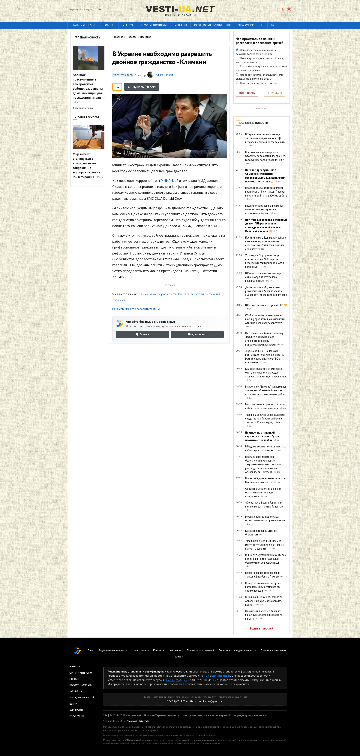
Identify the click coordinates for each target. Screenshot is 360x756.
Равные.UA (180, 25)
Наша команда (140, 650)
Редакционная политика (113, 650)
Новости (109, 25)
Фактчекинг (175, 650)
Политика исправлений (200, 650)
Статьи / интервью (83, 25)
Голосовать (247, 93)
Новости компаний (153, 25)
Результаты (274, 93)
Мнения (127, 25)
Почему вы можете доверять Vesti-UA (136, 308)
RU (262, 25)
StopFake (170, 680)
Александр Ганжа (83, 108)
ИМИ (206, 675)
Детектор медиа (221, 675)
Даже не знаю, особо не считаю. (258, 83)
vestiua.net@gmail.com (211, 701)
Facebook (132, 721)
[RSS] (283, 9)
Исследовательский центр (212, 25)
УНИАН (167, 181)
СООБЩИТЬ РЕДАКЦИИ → (181, 701)
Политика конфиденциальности (237, 650)
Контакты (158, 650)
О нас (91, 650)
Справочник (246, 25)
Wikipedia (144, 721)
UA (272, 25)
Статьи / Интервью (80, 673)
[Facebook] (277, 9)
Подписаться (197, 334)
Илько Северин (165, 74)
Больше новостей (261, 629)
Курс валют (76, 710)
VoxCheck (181, 680)
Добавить (142, 334)
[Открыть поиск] (289, 9)
